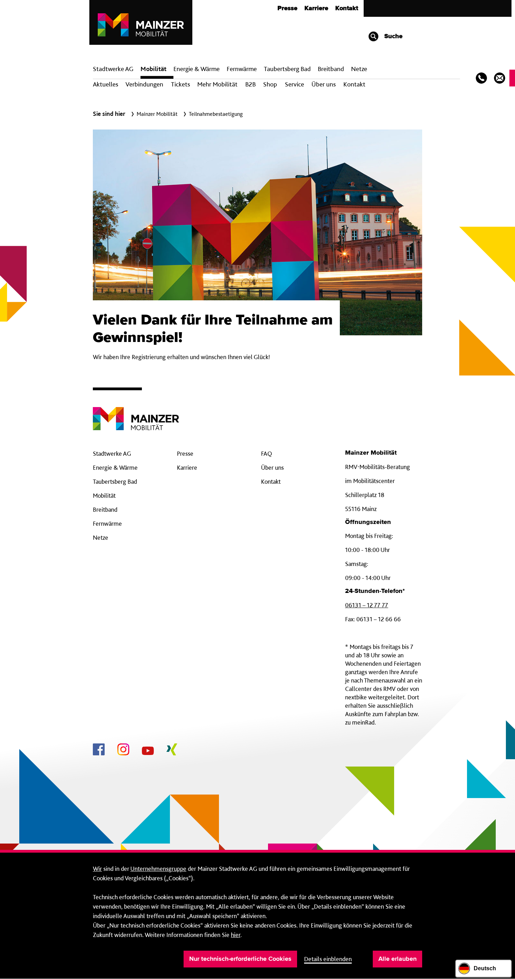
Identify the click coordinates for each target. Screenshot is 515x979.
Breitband (105, 509)
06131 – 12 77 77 (366, 605)
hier (235, 934)
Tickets (180, 84)
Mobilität (153, 68)
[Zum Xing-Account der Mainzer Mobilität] (171, 750)
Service (294, 84)
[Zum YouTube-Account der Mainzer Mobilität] (148, 751)
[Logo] (136, 413)
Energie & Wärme (196, 68)
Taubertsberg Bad (287, 68)
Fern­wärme (242, 68)
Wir (97, 868)
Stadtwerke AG (113, 68)
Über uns (323, 84)
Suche (393, 36)
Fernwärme (107, 523)
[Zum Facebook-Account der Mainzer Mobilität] (99, 750)
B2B (250, 84)
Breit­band (331, 68)
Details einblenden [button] (328, 959)
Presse (287, 8)
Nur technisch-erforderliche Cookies (240, 959)
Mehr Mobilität (217, 84)
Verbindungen (144, 84)
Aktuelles (105, 84)
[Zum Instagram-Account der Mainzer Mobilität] (123, 750)
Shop (270, 84)
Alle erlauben (397, 959)
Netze (359, 68)
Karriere (316, 8)
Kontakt (346, 8)
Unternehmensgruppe (158, 868)
